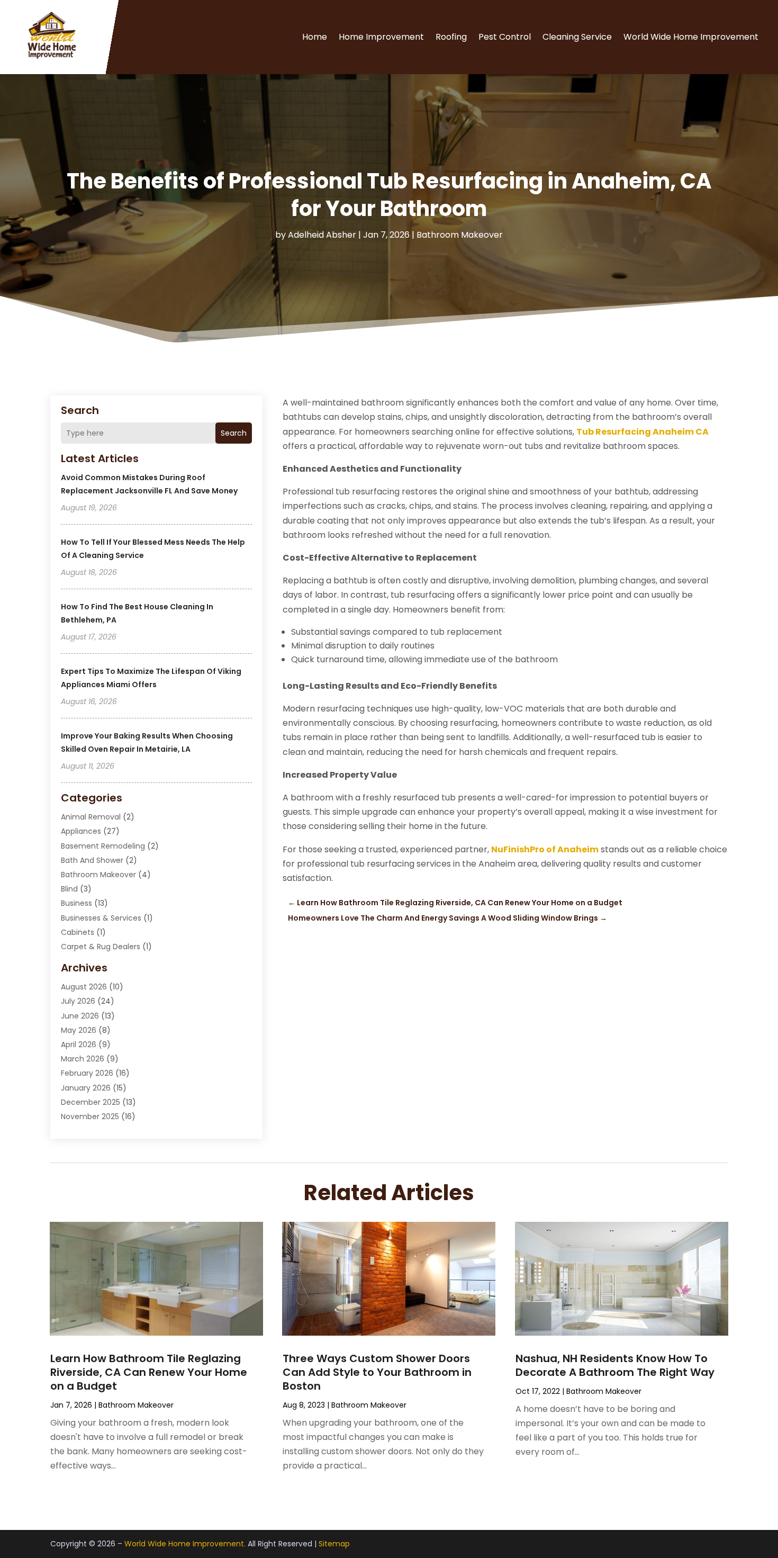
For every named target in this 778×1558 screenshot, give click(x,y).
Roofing (451, 37)
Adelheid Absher (322, 235)
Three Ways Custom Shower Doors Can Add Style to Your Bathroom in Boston (377, 1372)
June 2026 (80, 1016)
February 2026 (87, 1073)
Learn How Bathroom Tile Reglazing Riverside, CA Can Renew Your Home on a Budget (148, 1372)
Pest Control (504, 37)
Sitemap (334, 1543)
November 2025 (90, 1116)
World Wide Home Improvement (690, 37)
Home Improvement (381, 37)
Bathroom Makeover (460, 235)
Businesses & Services (101, 918)
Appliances (81, 831)
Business (76, 903)
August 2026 (84, 986)
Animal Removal (91, 817)
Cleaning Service (577, 37)
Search (234, 433)
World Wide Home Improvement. (185, 1543)
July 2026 (78, 1001)
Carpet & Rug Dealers (100, 946)
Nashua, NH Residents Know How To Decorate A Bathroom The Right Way (614, 1365)
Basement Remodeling (103, 846)
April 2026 (78, 1044)
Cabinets (77, 932)
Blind (69, 889)
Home (314, 37)
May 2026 (78, 1030)
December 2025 (90, 1102)
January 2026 (86, 1088)
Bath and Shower (92, 860)
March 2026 (82, 1058)
